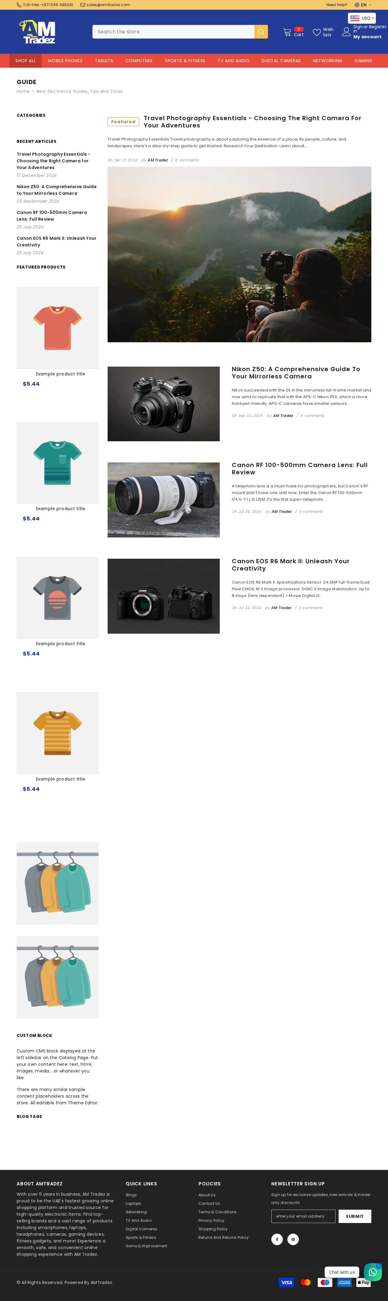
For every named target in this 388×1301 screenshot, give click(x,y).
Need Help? (337, 4)
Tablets (104, 61)
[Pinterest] (293, 1239)
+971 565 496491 (57, 4)
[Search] (180, 32)
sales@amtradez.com (108, 4)
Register (377, 27)
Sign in (358, 29)
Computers (139, 61)
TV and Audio (233, 61)
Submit (355, 1216)
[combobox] (173, 32)
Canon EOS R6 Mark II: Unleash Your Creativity (291, 564)
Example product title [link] (60, 374)
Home (23, 91)
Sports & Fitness (185, 61)
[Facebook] (277, 1239)
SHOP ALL (25, 61)
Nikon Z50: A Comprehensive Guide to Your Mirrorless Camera (296, 372)
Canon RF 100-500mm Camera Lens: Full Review (300, 468)
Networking (328, 61)
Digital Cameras (281, 61)
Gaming (364, 61)
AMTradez (101, 1282)
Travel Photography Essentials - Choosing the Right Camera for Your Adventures (236, 121)
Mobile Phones (65, 61)
